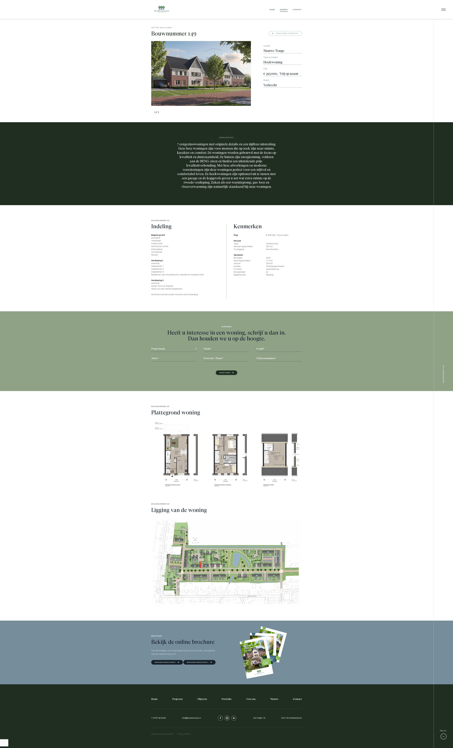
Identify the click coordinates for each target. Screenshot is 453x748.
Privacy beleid (183, 734)
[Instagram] (227, 718)
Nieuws (274, 699)
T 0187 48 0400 (158, 718)
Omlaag (443, 730)
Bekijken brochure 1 (165, 662)
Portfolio (227, 699)
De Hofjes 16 (259, 718)
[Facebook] (220, 718)
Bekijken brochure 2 (198, 662)
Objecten (202, 699)
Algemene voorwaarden (162, 734)
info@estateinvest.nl (191, 718)
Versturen (225, 373)
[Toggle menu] (443, 9)
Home (272, 9)
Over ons (251, 699)
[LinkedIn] (233, 718)
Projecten (177, 699)
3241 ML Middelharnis (291, 718)
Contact (297, 9)
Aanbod (284, 9)
